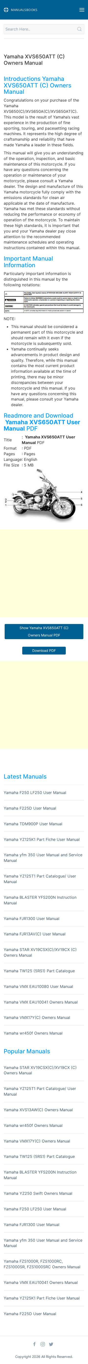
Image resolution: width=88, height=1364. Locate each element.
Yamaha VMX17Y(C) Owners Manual (37, 1017)
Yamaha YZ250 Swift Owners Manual (38, 1193)
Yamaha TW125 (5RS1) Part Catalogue (39, 970)
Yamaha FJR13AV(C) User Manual (35, 933)
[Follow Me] (34, 1344)
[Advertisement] (44, 573)
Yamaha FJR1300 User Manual (31, 918)
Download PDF (44, 650)
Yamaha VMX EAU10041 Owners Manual (41, 1002)
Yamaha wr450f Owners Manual (33, 1033)
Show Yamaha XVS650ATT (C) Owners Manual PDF (44, 631)
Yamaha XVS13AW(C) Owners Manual (38, 1109)
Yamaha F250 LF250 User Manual (35, 792)
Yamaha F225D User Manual (30, 808)
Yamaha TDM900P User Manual (33, 823)
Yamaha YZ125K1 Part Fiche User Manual (42, 839)
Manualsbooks (24, 10)
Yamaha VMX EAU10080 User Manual (38, 986)
